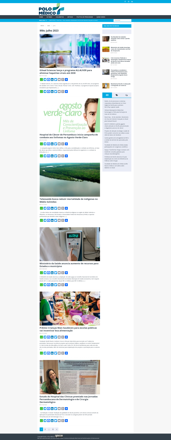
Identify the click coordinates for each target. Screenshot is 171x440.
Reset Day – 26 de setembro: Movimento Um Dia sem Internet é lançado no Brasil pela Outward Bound (116, 119)
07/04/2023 (114, 78)
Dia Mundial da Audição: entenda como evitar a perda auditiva (120, 38)
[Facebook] (125, 1)
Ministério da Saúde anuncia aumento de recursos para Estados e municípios (69, 265)
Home (41, 17)
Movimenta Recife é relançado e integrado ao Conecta (120, 84)
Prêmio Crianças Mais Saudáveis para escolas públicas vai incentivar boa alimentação (68, 329)
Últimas (49, 17)
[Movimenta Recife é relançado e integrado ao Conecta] (105, 85)
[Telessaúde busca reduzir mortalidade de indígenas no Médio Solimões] (70, 180)
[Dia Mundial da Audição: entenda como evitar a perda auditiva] (105, 38)
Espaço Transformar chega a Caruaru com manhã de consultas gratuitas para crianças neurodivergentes (117, 152)
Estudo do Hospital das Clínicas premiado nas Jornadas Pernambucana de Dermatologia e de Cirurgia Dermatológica (69, 399)
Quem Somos (101, 17)
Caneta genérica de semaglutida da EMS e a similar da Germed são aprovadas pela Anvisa (117, 140)
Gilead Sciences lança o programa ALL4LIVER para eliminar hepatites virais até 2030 (66, 71)
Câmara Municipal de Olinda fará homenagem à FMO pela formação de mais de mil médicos (116, 112)
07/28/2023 (44, 269)
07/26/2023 (44, 405)
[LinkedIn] (132, 1)
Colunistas (60, 17)
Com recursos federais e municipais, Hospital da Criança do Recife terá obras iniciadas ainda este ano (121, 60)
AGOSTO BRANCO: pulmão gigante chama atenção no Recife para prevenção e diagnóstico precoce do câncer (117, 126)
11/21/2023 (114, 65)
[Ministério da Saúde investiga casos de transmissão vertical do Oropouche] (105, 49)
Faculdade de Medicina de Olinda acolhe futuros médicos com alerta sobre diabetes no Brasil (116, 166)
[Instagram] (128, 1)
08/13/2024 (114, 52)
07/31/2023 (44, 75)
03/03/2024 (114, 42)
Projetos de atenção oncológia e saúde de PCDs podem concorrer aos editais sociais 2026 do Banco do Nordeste (117, 133)
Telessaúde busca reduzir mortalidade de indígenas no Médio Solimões (69, 200)
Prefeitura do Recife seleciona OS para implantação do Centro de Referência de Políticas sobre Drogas (116, 159)
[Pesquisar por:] (122, 20)
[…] (57, 87)
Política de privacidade (85, 17)
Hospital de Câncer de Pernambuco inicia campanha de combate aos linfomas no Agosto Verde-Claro (69, 136)
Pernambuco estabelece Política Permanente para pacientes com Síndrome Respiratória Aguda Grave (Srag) (119, 73)
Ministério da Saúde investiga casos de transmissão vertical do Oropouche (120, 49)
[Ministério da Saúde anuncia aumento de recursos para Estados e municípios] (70, 244)
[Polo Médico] (50, 14)
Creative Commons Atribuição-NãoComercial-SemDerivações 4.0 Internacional (79, 438)
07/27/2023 (44, 333)
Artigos (70, 17)
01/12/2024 (114, 87)
